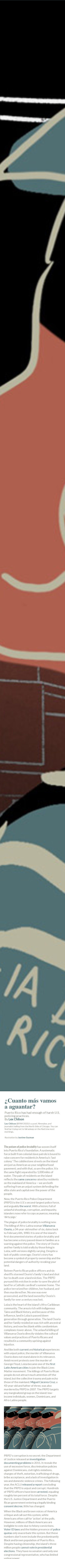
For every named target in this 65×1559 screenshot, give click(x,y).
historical (39, 1349)
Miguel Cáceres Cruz (42, 1382)
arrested (42, 1491)
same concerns (27, 1179)
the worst (25, 1206)
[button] (60, 7)
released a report (32, 1484)
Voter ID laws (12, 1529)
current (24, 1349)
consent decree (13, 1506)
